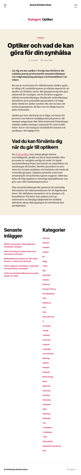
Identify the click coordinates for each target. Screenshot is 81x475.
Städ (44, 409)
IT (43, 321)
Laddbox (46, 335)
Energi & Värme (49, 289)
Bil (43, 257)
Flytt (44, 298)
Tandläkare (47, 428)
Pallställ (45, 367)
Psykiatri (46, 372)
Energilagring (48, 294)
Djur (44, 270)
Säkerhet (46, 386)
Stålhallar (46, 418)
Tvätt (44, 437)
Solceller (46, 395)
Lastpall (45, 344)
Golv (44, 312)
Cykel (44, 266)
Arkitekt (45, 247)
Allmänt (45, 243)
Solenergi (46, 400)
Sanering (46, 391)
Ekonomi (46, 284)
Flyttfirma (46, 303)
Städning (46, 414)
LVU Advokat (47, 354)
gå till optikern (22, 154)
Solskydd (46, 404)
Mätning (45, 358)
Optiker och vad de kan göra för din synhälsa (40, 49)
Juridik (45, 331)
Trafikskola (47, 432)
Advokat (46, 238)
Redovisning (47, 377)
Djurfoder (46, 275)
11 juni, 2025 (48, 60)
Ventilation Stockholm (51, 446)
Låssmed (46, 340)
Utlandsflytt (47, 441)
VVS (44, 451)
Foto (44, 307)
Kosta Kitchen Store (40, 5)
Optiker (40, 38)
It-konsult (46, 326)
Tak (44, 423)
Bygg (44, 261)
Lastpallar (46, 349)
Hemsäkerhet (48, 317)
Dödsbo (45, 280)
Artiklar (45, 252)
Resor (45, 381)
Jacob (35, 60)
